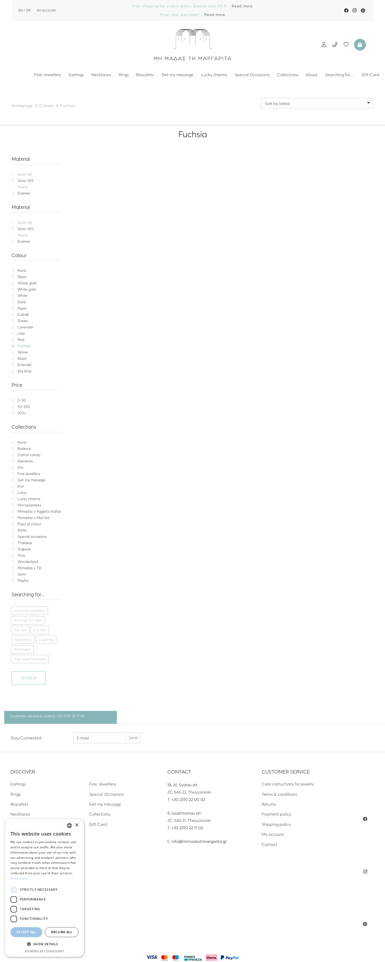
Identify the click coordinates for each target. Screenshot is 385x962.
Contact (269, 844)
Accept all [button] (26, 932)
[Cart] (359, 44)
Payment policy (276, 814)
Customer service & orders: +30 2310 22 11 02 (47, 716)
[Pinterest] (363, 10)
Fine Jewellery (102, 784)
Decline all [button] (61, 932)
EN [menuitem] (20, 10)
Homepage (22, 105)
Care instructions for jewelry (288, 784)
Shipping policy (276, 824)
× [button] (77, 825)
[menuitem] (20, 10)
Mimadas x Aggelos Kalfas (122, 259)
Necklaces (20, 814)
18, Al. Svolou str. (182, 784)
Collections (99, 814)
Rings (15, 794)
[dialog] (44, 888)
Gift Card (98, 824)
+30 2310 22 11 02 (187, 827)
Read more (18, 878)
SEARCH (28, 678)
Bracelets (19, 804)
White (114, 278)
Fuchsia (129, 278)
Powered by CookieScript (44, 951)
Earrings (18, 784)
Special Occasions (106, 794)
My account (273, 834)
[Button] (324, 44)
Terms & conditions (279, 794)
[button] (44, 944)
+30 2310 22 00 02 (188, 799)
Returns (269, 804)
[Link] (192, 44)
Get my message (105, 804)
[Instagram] (354, 10)
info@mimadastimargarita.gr (199, 841)
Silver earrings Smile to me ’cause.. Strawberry (122, 265)
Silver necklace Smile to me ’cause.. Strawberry (224, 265)
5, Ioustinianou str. (184, 813)
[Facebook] (346, 10)
